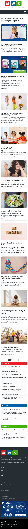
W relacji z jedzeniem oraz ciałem (11, 211)
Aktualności (3, 470)
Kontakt (16, 526)
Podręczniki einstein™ (5, 496)
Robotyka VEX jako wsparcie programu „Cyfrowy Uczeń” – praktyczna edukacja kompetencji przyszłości (14, 413)
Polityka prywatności (12, 524)
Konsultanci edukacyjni (6, 484)
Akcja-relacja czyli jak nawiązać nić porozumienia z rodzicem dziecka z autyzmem (12, 278)
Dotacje (3, 480)
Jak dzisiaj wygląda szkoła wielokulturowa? (9, 147)
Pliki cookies (3, 524)
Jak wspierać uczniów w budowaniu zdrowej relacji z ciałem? (12, 114)
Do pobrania (5, 491)
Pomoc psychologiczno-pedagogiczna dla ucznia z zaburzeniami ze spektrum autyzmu (13, 311)
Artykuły (3, 473)
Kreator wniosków (5, 487)
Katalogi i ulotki (4, 494)
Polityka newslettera (5, 526)
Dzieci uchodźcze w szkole (9, 347)
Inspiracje (3, 475)
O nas (12, 526)
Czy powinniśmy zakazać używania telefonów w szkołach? (11, 45)
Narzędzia (3, 477)
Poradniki (3, 482)
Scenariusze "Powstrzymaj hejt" (8, 498)
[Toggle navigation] (25, 12)
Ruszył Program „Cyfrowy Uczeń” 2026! (11, 409)
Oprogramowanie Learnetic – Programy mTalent (14, 429)
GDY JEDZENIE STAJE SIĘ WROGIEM (12, 180)
